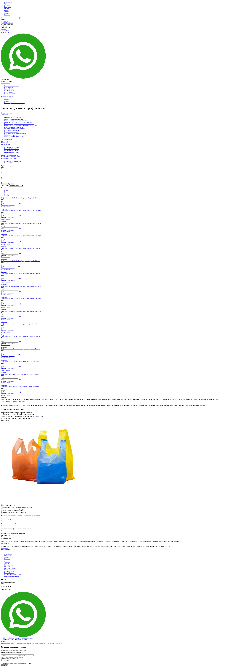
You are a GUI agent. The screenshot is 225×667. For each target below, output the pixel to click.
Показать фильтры (6, 113)
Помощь (3, 641)
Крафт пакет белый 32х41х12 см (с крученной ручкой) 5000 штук (20, 324)
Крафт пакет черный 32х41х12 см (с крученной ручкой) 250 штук (20, 261)
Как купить (7, 7)
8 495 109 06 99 (5, 79)
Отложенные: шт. (40, 643)
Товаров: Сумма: (54, 643)
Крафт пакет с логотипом (12, 130)
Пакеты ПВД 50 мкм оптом (12, 161)
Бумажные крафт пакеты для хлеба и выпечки (18, 122)
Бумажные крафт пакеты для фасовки (15, 120)
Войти (3, 19)
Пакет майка (4, 141)
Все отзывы (4, 548)
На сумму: (5, 32)
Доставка (7, 5)
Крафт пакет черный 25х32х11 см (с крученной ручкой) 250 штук (20, 248)
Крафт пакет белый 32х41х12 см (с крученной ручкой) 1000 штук (20, 349)
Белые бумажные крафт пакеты (13, 117)
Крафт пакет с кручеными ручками (14, 128)
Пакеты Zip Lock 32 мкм (11, 147)
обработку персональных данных (21, 663)
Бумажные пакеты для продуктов (14, 127)
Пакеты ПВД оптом (10, 163)
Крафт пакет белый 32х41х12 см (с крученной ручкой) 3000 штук (20, 336)
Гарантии (7, 8)
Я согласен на (17, 663)
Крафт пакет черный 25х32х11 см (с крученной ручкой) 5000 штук (21, 235)
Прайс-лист (7, 3)
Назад (6, 190)
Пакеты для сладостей (10, 135)
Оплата (6, 11)
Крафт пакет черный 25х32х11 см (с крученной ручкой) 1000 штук (21, 210)
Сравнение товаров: (26, 643)
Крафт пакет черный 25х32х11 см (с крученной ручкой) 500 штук (20, 198)
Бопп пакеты (8, 566)
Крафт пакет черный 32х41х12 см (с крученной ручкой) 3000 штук (21, 298)
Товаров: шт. (5, 30)
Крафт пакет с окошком (11, 132)
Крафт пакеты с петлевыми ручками (15, 133)
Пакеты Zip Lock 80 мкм (11, 152)
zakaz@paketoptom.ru (7, 81)
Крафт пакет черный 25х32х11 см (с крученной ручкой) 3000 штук (21, 223)
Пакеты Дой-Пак (6, 142)
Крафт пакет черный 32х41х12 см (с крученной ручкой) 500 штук (20, 273)
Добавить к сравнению (8, 205)
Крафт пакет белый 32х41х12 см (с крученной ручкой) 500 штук (20, 361)
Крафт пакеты (5, 114)
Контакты (7, 15)
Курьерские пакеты (6, 139)
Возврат (6, 10)
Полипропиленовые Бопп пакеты (11, 156)
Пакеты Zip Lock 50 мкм (11, 150)
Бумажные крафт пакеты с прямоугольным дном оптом (20, 125)
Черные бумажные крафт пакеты (14, 136)
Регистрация (4, 21)
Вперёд (6, 195)
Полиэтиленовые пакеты (8, 158)
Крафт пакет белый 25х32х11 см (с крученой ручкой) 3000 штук (20, 386)
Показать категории (7, 96)
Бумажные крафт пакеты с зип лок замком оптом (19, 124)
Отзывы (6, 13)
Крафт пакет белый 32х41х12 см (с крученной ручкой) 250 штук (20, 374)
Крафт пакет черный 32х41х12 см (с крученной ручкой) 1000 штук (21, 286)
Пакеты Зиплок (5, 144)
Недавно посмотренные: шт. (10, 643)
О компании (8, 2)
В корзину (4, 209)
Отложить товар (5, 206)
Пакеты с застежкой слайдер (9, 155)
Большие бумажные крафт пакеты (14, 119)
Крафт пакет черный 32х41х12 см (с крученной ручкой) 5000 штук (21, 311)
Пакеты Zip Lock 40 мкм (11, 149)
